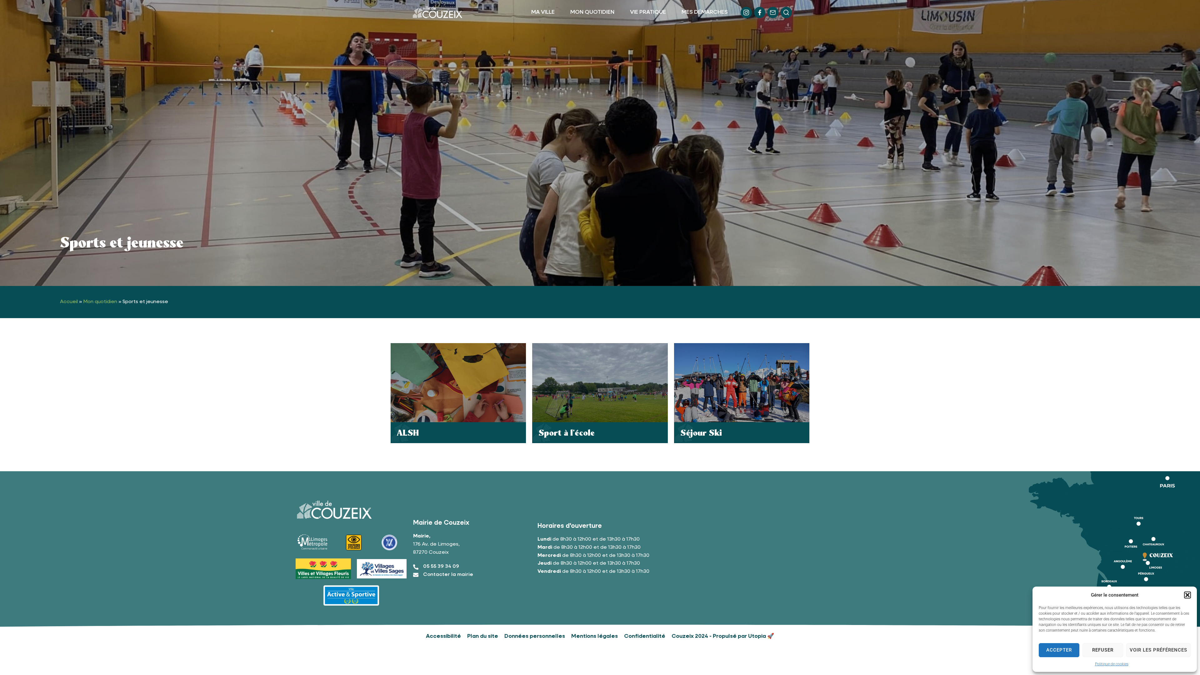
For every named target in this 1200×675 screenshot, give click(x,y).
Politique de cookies (1111, 664)
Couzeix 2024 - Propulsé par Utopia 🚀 (723, 636)
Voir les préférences (1158, 650)
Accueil (69, 301)
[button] (1187, 595)
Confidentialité (644, 636)
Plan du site (482, 636)
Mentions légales (594, 636)
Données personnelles (534, 636)
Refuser (1102, 650)
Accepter (1059, 650)
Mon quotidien (100, 301)
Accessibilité (443, 636)
